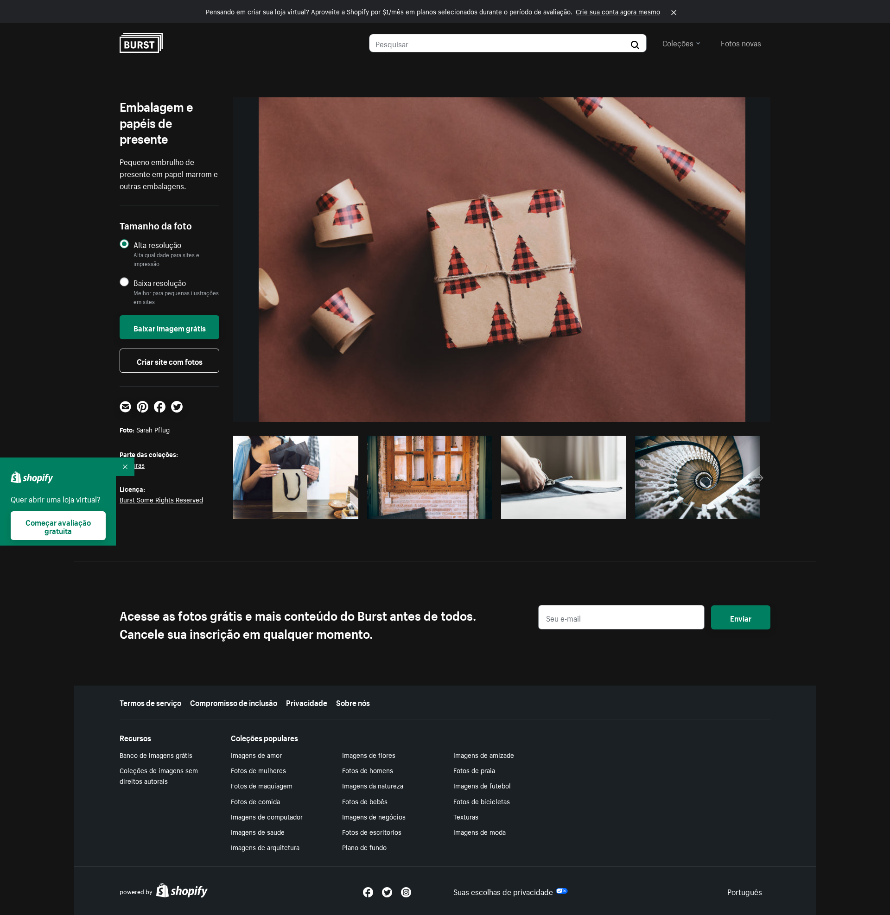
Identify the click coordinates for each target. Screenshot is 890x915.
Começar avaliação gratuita (58, 525)
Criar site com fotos (170, 361)
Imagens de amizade (483, 755)
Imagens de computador (267, 816)
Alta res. (294, 509)
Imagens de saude (258, 831)
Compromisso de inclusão (233, 702)
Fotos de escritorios (371, 831)
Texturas (465, 816)
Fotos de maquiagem (261, 785)
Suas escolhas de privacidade (503, 891)
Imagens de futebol (482, 785)
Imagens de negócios (374, 816)
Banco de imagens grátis (156, 755)
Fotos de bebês (365, 801)
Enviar (740, 617)
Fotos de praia (474, 770)
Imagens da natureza (372, 785)
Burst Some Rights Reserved (161, 499)
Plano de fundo (364, 847)
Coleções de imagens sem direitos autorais (159, 775)
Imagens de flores (368, 755)
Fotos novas (741, 42)
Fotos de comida (255, 801)
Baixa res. (332, 509)
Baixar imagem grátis (170, 327)
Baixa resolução (160, 282)
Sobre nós (353, 702)
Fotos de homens (367, 770)
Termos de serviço (150, 702)
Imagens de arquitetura (265, 847)
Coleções (677, 42)
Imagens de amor (256, 755)
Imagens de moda (479, 831)
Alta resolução (157, 244)
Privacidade (306, 702)
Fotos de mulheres (258, 770)
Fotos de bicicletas (481, 801)
